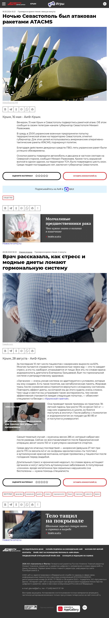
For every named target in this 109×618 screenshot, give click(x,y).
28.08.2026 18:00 (10, 252)
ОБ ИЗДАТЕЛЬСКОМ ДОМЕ (32, 549)
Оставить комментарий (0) (85, 176)
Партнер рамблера (47, 607)
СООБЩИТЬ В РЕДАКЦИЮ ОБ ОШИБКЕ (77, 556)
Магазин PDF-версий (94, 549)
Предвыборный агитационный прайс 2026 (41, 556)
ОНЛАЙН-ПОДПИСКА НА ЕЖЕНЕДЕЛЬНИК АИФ (64, 549)
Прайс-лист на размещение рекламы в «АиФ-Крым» (56, 552)
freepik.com (8, 344)
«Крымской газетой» (56, 398)
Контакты (26, 552)
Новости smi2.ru (12, 243)
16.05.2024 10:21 (9, 12)
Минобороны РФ (10, 103)
